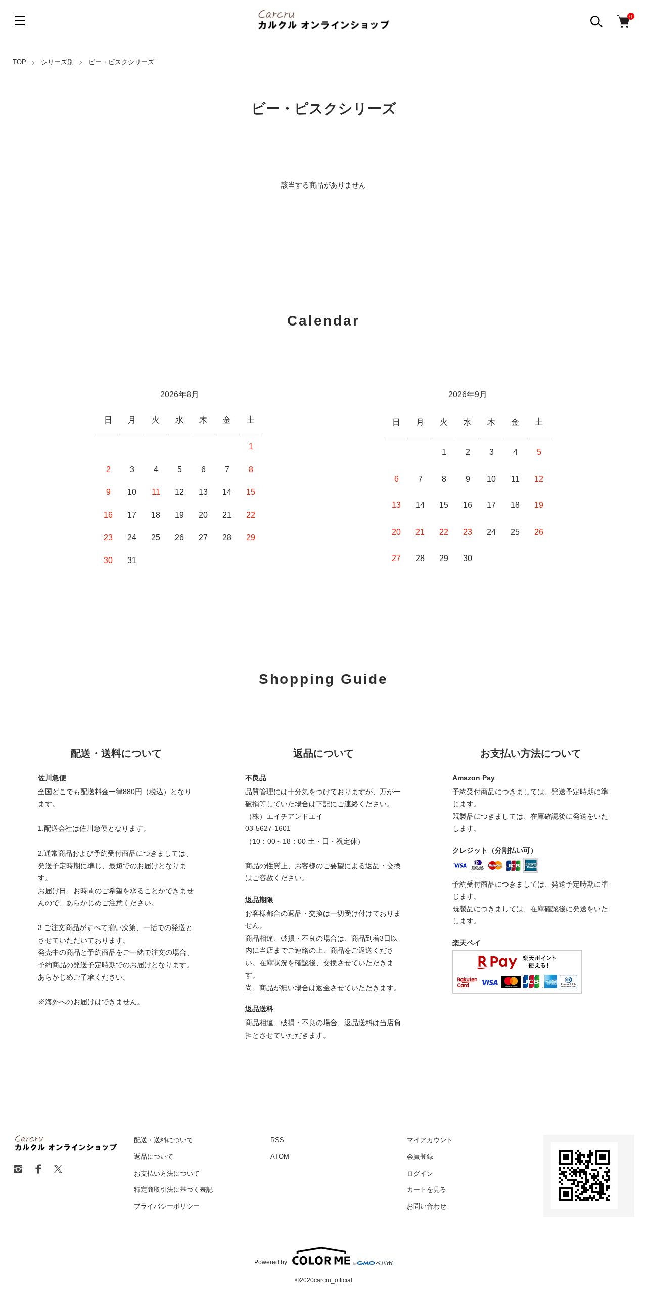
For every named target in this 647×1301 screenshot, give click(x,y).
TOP (19, 62)
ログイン (420, 1173)
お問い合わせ (426, 1206)
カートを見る (426, 1189)
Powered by (270, 1262)
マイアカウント (430, 1140)
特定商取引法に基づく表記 (173, 1189)
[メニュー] (20, 20)
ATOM (279, 1156)
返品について (153, 1156)
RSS (277, 1140)
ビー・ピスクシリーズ (121, 62)
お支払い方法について (167, 1173)
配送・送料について (163, 1140)
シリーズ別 (57, 62)
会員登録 (420, 1156)
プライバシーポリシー (167, 1206)
